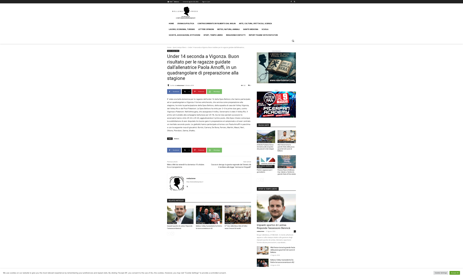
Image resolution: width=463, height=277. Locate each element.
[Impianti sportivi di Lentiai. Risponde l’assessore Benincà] (180, 215)
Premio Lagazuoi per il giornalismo (264, 171)
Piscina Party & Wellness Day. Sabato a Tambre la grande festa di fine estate (287, 172)
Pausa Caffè (282, 167)
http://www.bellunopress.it (194, 182)
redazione (180, 85)
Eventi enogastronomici (285, 142)
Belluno (176, 139)
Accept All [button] (455, 273)
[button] (293, 41)
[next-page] (172, 233)
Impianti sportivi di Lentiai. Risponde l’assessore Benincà (273, 227)
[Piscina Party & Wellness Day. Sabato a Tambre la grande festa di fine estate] (287, 161)
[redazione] (168, 85)
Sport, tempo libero (179, 47)
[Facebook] (291, 1)
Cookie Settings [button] (441, 273)
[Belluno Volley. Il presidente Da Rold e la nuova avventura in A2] (209, 215)
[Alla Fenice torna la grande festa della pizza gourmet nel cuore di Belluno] (287, 136)
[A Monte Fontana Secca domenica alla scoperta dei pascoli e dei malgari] (266, 136)
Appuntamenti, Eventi (264, 142)
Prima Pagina (172, 223)
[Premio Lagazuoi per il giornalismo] (266, 161)
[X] (294, 1)
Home (169, 47)
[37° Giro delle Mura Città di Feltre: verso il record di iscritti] (238, 215)
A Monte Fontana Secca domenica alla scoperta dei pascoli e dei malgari (265, 147)
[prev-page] (168, 233)
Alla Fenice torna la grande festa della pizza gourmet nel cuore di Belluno (286, 148)
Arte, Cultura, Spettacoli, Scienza (265, 166)
